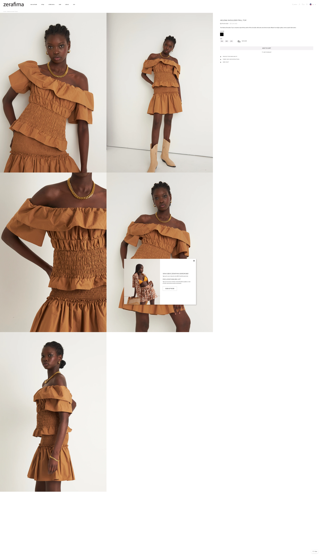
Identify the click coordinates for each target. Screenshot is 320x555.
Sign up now (169, 288)
